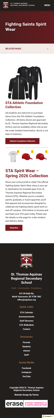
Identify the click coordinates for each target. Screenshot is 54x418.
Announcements (26, 316)
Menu (47, 5)
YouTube (26, 376)
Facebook (26, 368)
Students (26, 346)
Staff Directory (26, 321)
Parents (26, 342)
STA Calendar (26, 312)
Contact (26, 329)
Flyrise (35, 395)
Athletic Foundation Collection (22, 141)
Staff (26, 355)
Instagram (26, 372)
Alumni (26, 350)
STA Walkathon (26, 325)
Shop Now (14, 228)
